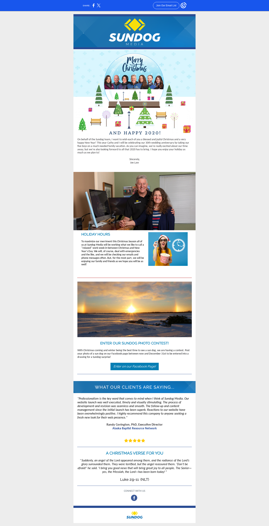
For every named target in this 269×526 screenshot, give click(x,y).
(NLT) (144, 479)
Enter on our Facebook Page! (134, 366)
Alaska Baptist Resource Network (134, 428)
